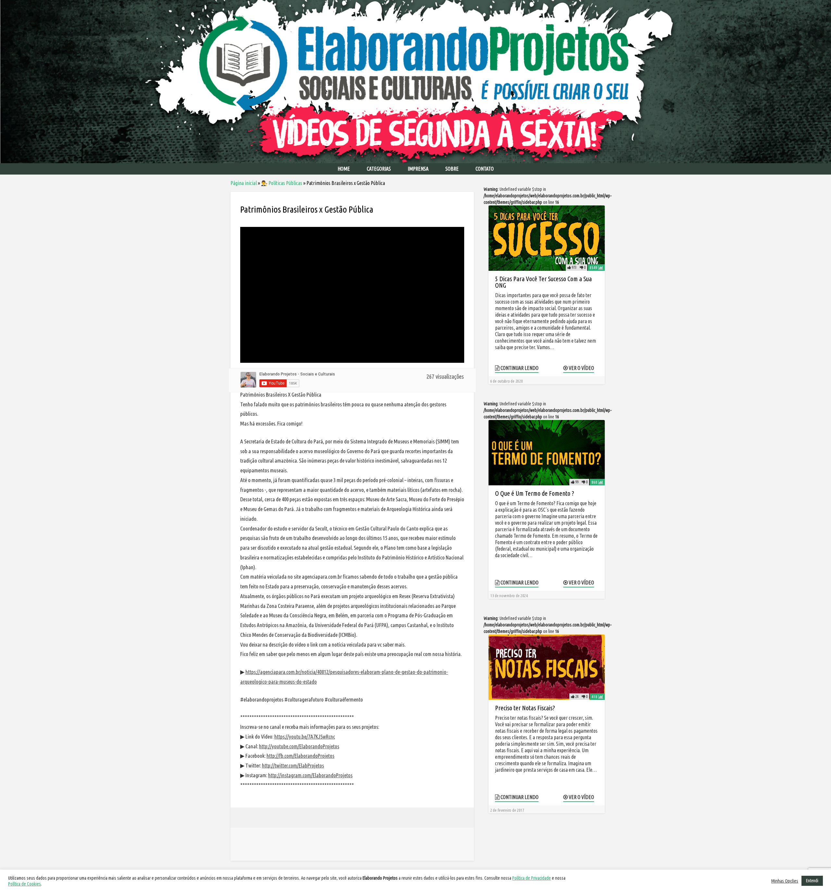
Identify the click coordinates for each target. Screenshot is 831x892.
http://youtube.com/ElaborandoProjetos (299, 746)
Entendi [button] (812, 880)
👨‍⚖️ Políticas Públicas (281, 183)
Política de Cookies (24, 883)
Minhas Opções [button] (784, 881)
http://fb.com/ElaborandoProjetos (300, 756)
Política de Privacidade (531, 878)
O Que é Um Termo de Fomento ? (534, 493)
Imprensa (418, 169)
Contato (485, 169)
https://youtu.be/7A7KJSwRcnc (304, 736)
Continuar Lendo (519, 368)
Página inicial (243, 183)
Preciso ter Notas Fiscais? (525, 708)
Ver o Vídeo (581, 368)
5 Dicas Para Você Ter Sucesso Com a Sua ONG (543, 282)
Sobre (452, 169)
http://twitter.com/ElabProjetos (293, 765)
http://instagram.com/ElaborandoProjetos (310, 775)
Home (344, 169)
